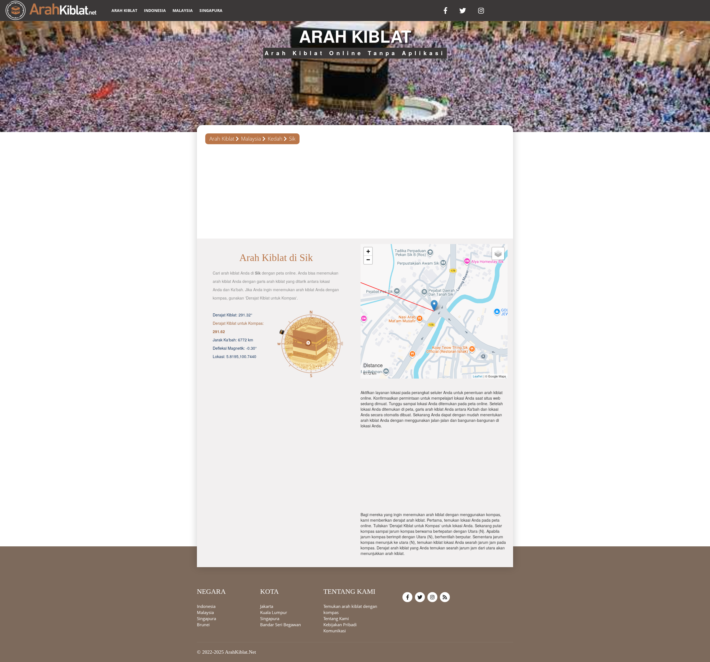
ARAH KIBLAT (124, 10)
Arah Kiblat (221, 138)
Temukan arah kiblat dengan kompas (350, 609)
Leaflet (478, 376)
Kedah (275, 138)
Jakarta (266, 606)
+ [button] (368, 251)
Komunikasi (334, 631)
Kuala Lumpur (273, 612)
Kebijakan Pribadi (340, 625)
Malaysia (183, 10)
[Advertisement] (355, 191)
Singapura (210, 10)
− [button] (368, 259)
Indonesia (155, 10)
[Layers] (498, 253)
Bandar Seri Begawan (280, 625)
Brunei (203, 625)
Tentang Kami (336, 619)
